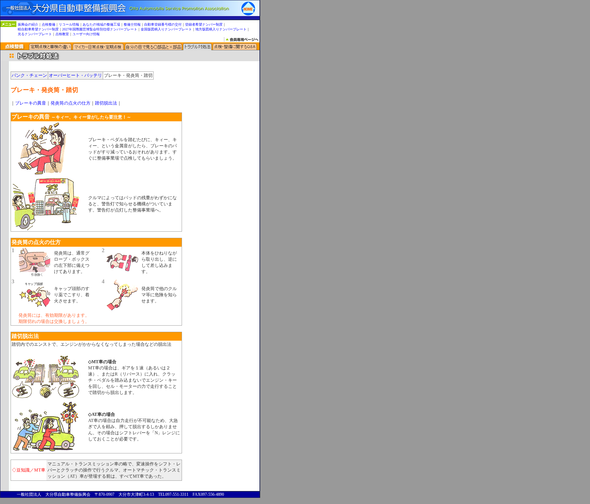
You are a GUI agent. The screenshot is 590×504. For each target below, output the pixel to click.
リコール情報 (69, 24)
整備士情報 (132, 24)
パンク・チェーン (29, 75)
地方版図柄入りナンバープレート (221, 29)
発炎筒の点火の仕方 (70, 103)
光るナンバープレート (35, 34)
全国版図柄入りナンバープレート (166, 29)
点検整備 (48, 24)
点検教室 (62, 34)
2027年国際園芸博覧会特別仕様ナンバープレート (99, 29)
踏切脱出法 (106, 103)
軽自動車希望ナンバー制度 (38, 29)
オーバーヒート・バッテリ (75, 75)
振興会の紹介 (28, 24)
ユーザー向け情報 (86, 34)
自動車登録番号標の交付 (163, 24)
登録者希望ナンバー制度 (204, 24)
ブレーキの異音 (30, 103)
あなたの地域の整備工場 (101, 24)
